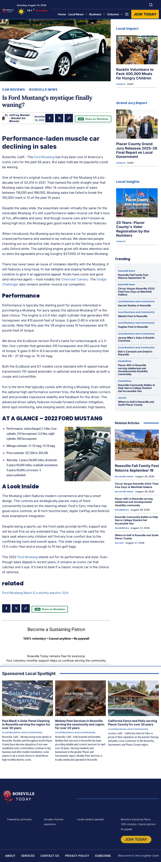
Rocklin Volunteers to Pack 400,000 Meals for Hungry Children (134, 73)
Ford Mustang (44, 157)
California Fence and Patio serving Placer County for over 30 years (132, 722)
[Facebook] (49, 118)
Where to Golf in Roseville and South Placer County (136, 403)
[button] (150, 4)
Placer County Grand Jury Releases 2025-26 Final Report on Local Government (136, 150)
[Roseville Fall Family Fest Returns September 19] (137, 445)
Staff (130, 84)
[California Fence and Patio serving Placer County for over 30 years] (133, 698)
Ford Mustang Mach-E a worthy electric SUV (35, 593)
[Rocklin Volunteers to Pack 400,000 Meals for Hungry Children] (137, 49)
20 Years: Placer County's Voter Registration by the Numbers (132, 229)
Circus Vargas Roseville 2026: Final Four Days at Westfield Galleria (136, 291)
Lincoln (122, 398)
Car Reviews (13, 89)
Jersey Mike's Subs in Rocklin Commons (136, 339)
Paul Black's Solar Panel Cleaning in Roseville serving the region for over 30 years (26, 724)
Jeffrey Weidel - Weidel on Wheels (19, 118)
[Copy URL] (69, 118)
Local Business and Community (136, 302)
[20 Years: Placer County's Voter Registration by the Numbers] (137, 202)
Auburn (121, 84)
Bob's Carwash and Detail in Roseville (135, 353)
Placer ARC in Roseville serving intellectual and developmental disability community (133, 370)
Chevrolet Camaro (74, 279)
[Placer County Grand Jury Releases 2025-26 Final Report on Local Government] (137, 124)
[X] (59, 118)
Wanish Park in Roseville (132, 316)
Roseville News (43, 89)
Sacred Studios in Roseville (134, 305)
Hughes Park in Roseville (133, 326)
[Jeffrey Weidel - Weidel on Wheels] (3, 118)
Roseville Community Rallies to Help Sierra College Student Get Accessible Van (136, 388)
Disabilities (124, 361)
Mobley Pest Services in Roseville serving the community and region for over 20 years (79, 724)
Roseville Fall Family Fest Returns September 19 (133, 276)
